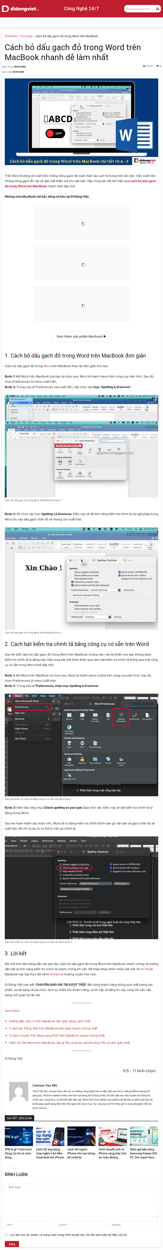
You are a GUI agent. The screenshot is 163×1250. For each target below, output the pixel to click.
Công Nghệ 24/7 (81, 8)
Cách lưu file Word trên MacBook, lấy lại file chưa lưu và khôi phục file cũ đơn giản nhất (69, 1043)
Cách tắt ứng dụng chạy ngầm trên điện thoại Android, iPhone (50, 1153)
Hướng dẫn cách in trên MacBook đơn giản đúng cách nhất (49, 1021)
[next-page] (13, 1169)
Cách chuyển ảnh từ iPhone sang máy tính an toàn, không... (112, 1153)
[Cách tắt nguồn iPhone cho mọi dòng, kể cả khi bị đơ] (81, 1136)
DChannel (11, 36)
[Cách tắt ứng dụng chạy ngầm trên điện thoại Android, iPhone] (50, 1136)
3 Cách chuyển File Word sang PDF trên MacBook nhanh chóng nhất (57, 1035)
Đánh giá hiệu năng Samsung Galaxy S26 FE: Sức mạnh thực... (143, 1153)
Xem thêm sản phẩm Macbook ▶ (81, 336)
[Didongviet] (20, 8)
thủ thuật (146, 969)
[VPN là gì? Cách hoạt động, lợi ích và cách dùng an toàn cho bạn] (19, 1136)
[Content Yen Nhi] (18, 1096)
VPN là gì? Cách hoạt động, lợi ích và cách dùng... (18, 1153)
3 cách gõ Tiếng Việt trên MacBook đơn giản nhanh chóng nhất (53, 1028)
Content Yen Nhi (44, 1085)
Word (47, 366)
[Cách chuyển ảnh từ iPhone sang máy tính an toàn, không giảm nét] (113, 1136)
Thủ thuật (26, 36)
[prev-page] (7, 1169)
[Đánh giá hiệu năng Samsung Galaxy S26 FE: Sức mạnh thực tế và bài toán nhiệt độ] (144, 1136)
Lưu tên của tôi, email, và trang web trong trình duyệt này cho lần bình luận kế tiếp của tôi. (68, 1234)
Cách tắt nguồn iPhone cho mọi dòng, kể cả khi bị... (81, 1153)
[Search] (157, 8)
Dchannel (56, 974)
